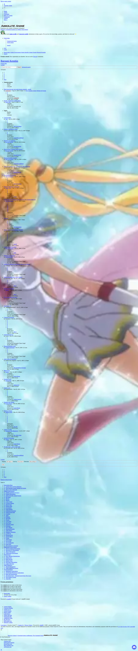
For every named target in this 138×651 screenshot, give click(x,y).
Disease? (6, 218)
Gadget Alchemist (9, 347)
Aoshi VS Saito (8, 429)
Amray (7, 372)
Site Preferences (6, 637)
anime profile (13, 34)
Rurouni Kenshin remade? (10, 158)
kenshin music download (10, 247)
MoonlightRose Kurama (19, 367)
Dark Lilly (8, 102)
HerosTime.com (8, 644)
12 (7, 209)
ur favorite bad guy (8, 334)
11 (7, 208)
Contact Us (21, 625)
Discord (35, 56)
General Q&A (7, 117)
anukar (7, 290)
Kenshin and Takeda (9, 402)
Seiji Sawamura (17, 126)
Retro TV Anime (8, 15)
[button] (5, 79)
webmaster (8, 90)
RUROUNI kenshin (9, 288)
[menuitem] (12, 41)
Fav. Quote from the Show (10, 297)
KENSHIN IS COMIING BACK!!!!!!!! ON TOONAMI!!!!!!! (20, 199)
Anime (5, 12)
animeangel (8, 380)
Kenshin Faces (7, 379)
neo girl (15, 426)
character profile (23, 34)
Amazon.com (7, 641)
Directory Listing (8, 622)
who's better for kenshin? (10, 359)
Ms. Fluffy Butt (17, 435)
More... (6, 20)
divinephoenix (9, 257)
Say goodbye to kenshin (10, 175)
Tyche (15, 196)
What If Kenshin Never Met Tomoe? (13, 277)
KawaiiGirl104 (9, 142)
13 (7, 211)
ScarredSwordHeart (18, 138)
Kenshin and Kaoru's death (10, 129)
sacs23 (15, 244)
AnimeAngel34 (17, 399)
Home (5, 11)
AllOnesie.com (7, 647)
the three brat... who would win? (12, 446)
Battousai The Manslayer (11, 431)
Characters (6, 14)
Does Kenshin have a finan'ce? (11, 186)
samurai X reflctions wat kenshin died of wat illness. (17, 264)
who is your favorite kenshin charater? (13, 229)
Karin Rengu (16, 376)
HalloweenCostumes (9, 642)
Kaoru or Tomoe (8, 411)
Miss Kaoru (7, 370)
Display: (4, 461)
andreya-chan (8, 412)
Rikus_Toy (8, 188)
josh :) (15, 286)
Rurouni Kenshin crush (10, 346)
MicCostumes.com (8, 645)
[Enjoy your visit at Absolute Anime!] (13, 26)
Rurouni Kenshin (9, 60)
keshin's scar (7, 388)
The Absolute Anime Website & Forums (36, 90)
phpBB (9, 599)
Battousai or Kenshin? (9, 255)
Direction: (26, 461)
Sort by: (15, 461)
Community (7, 17)
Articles (6, 18)
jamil (14, 252)
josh (6, 119)
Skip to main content (6, 1)
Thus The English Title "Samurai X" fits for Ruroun (17, 166)
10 (7, 206)
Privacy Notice (28, 625)
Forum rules (4, 63)
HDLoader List (8, 621)
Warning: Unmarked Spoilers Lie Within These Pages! (14, 29)
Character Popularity (9, 317)
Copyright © (4, 625)
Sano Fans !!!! (7, 306)
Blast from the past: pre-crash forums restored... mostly (17, 89)
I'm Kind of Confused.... (10, 140)
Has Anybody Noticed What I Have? (13, 149)
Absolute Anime (8, 5)
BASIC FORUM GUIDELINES (12, 100)
